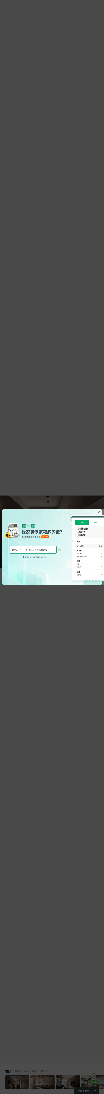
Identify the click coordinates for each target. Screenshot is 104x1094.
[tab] (82, 522)
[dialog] (52, 547)
